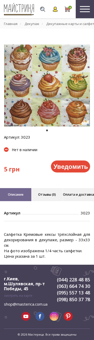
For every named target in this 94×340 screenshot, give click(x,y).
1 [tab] (47, 130)
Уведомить (71, 166)
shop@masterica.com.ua (26, 304)
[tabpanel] (47, 85)
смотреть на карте (18, 295)
